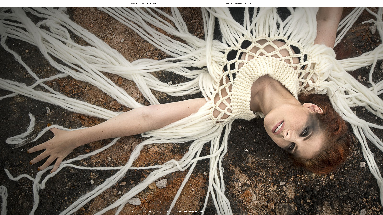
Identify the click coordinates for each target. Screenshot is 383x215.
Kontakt (248, 4)
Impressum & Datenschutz (194, 212)
